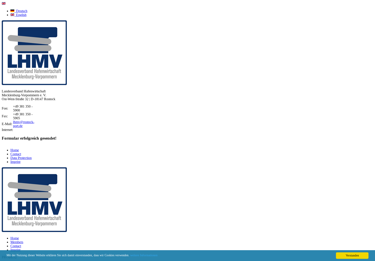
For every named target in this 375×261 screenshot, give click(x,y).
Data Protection (21, 158)
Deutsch (20, 11)
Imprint (15, 162)
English (20, 15)
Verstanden (352, 255)
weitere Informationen (144, 255)
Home (14, 150)
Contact (15, 154)
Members (16, 242)
